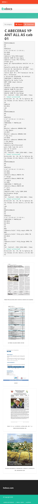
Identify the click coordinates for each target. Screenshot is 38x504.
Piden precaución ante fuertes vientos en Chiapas (18, 299)
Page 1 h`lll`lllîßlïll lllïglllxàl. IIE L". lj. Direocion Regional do (19, 427)
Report (19, 24)
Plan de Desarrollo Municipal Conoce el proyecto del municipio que (19, 469)
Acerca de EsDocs (9, 502)
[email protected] (13, 97)
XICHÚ (16, 383)
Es (7, 9)
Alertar (28, 502)
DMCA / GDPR (20, 502)
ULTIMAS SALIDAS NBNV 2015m (16, 343)
